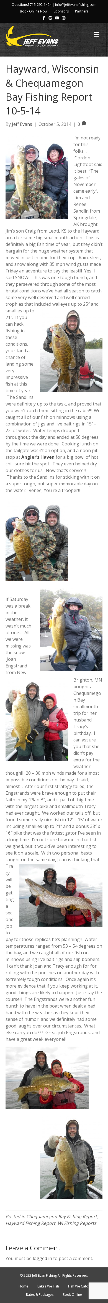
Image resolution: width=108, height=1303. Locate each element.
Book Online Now (33, 11)
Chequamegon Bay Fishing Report (61, 1216)
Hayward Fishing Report (30, 1223)
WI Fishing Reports (77, 1223)
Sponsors (61, 11)
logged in (42, 1258)
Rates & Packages (39, 1294)
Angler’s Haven (38, 457)
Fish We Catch (79, 1286)
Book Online (72, 1294)
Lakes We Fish (48, 1286)
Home (23, 1286)
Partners (81, 11)
